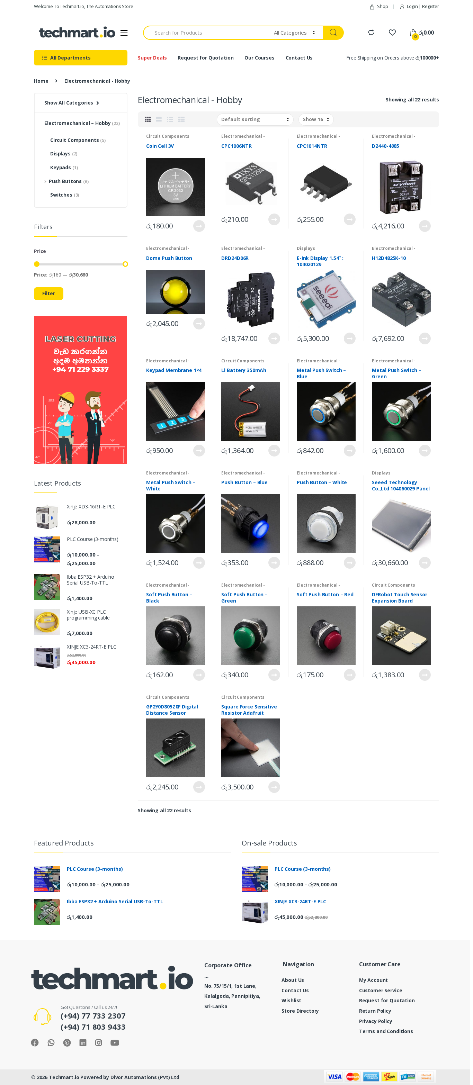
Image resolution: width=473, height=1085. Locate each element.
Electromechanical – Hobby (82, 123)
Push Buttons (69, 181)
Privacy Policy (375, 1021)
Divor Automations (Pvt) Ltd (144, 1077)
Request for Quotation (205, 57)
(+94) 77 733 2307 (93, 1015)
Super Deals (152, 57)
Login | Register (423, 6)
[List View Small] (181, 119)
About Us (293, 980)
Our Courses (259, 57)
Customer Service (380, 990)
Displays (306, 248)
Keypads (64, 167)
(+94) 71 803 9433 (93, 1026)
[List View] (170, 119)
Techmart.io (64, 1077)
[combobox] (204, 33)
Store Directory (300, 1010)
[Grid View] (148, 119)
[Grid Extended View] (159, 119)
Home (41, 81)
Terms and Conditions (386, 1031)
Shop (382, 6)
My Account (373, 980)
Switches (64, 194)
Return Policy (375, 1010)
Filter (48, 293)
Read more (199, 226)
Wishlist (291, 1000)
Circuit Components (167, 136)
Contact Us (299, 57)
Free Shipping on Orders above (392, 57)
